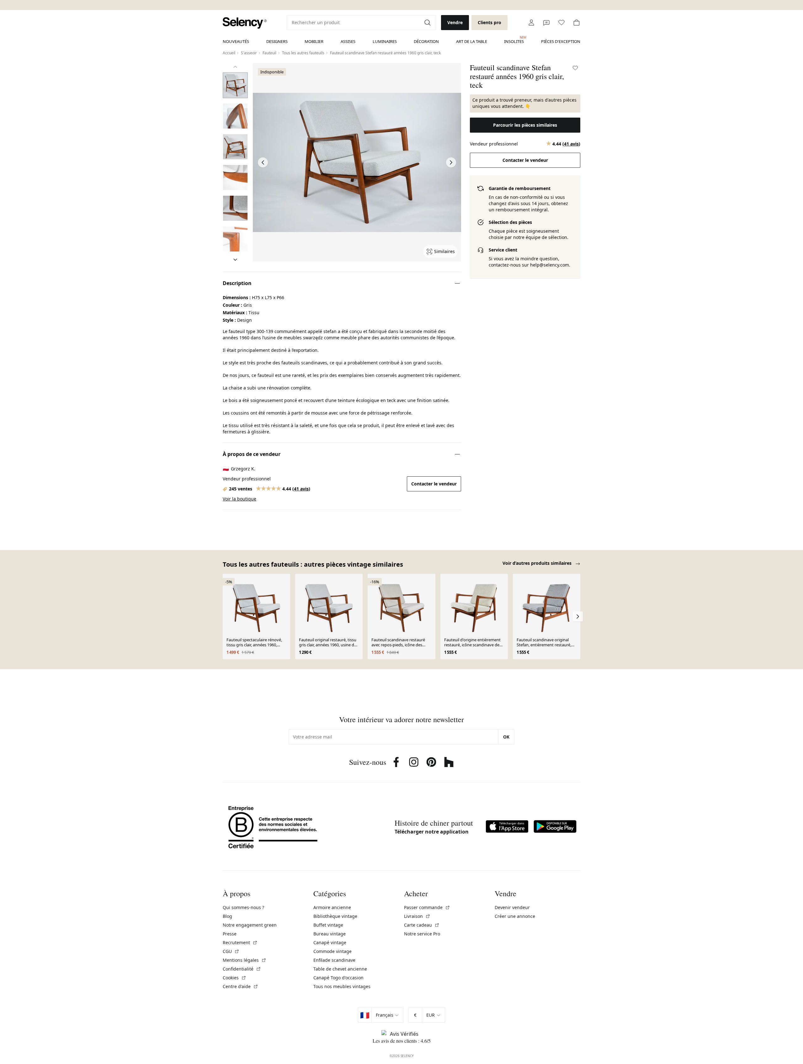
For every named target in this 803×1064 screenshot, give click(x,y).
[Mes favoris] (561, 22)
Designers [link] (277, 41)
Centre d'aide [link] (240, 986)
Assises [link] (348, 41)
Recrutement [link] (240, 942)
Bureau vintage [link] (329, 934)
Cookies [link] (234, 978)
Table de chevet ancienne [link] (340, 969)
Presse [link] (230, 934)
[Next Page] (451, 162)
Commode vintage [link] (332, 951)
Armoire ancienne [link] (332, 907)
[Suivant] (235, 259)
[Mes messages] (546, 22)
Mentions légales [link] (244, 960)
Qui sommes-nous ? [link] (243, 907)
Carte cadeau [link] (421, 925)
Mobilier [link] (314, 41)
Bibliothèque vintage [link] (335, 916)
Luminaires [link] (385, 41)
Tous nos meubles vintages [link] (341, 986)
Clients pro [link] (489, 22)
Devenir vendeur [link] (512, 907)
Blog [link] (227, 916)
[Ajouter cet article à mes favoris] (575, 68)
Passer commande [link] (427, 907)
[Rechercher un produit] (428, 22)
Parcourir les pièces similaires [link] (525, 125)
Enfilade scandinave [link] (334, 960)
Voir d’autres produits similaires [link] (538, 563)
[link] (245, 23)
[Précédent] (235, 67)
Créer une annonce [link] (515, 916)
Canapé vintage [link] (329, 942)
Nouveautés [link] (236, 41)
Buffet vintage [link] (328, 925)
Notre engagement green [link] (250, 925)
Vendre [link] (455, 22)
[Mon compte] (531, 22)
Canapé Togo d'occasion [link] (338, 978)
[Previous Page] (263, 162)
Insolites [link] (514, 39)
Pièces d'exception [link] (560, 41)
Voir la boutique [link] (239, 499)
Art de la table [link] (471, 41)
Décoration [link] (426, 41)
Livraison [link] (417, 916)
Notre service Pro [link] (422, 934)
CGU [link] (231, 951)
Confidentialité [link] (242, 969)
